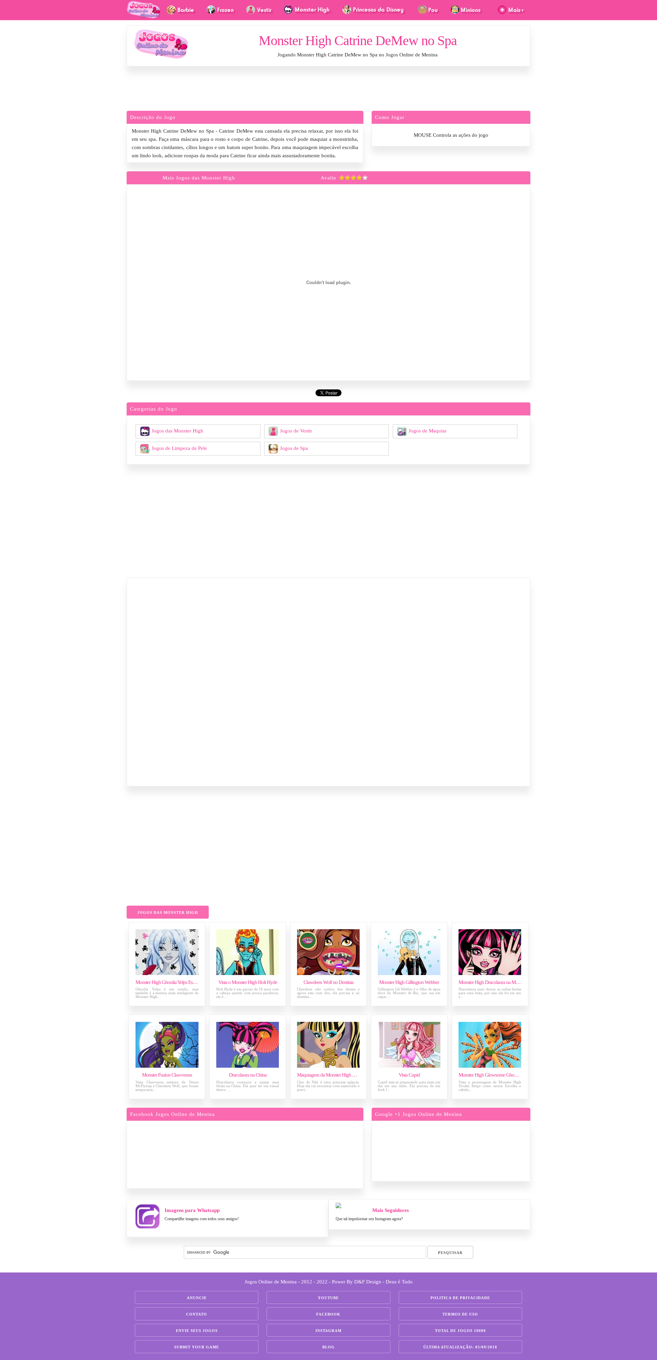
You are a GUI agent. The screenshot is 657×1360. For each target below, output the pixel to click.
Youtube (328, 1298)
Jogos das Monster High (177, 430)
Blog (328, 1347)
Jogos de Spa (294, 448)
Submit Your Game (196, 1347)
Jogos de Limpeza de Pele (179, 448)
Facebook (328, 1314)
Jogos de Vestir (296, 430)
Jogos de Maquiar (428, 430)
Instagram (328, 1331)
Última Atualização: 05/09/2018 (460, 1347)
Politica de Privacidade (460, 1298)
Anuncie (197, 1298)
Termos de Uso (460, 1314)
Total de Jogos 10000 (460, 1331)
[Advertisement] (328, 90)
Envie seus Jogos (197, 1331)
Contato (196, 1314)
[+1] (477, 1150)
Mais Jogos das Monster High (199, 178)
